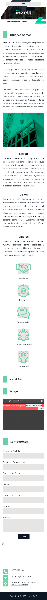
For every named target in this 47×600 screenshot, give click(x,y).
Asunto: (6, 506)
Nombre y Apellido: (11, 451)
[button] (23, 4)
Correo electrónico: (11, 473)
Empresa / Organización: (14, 462)
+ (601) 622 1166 (17, 570)
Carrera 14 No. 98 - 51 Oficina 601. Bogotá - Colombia (25, 583)
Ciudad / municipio (11, 495)
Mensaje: (7, 518)
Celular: (6, 484)
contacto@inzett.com (21, 576)
